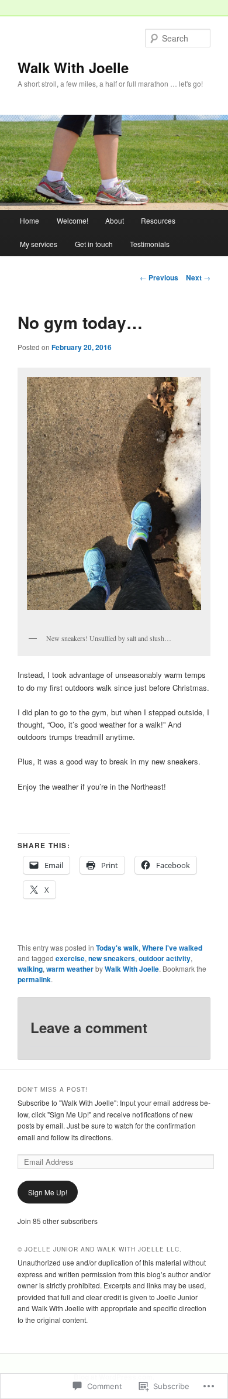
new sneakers (111, 958)
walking (30, 968)
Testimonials (150, 244)
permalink (34, 979)
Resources (158, 220)
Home (29, 220)
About (114, 220)
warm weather (70, 968)
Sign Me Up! (47, 1192)
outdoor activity (165, 958)
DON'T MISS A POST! (53, 1089)
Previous (159, 277)
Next (198, 277)
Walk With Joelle (73, 67)
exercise (70, 958)
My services (38, 244)
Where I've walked (172, 947)
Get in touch (94, 244)
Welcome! (72, 220)
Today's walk (117, 947)
